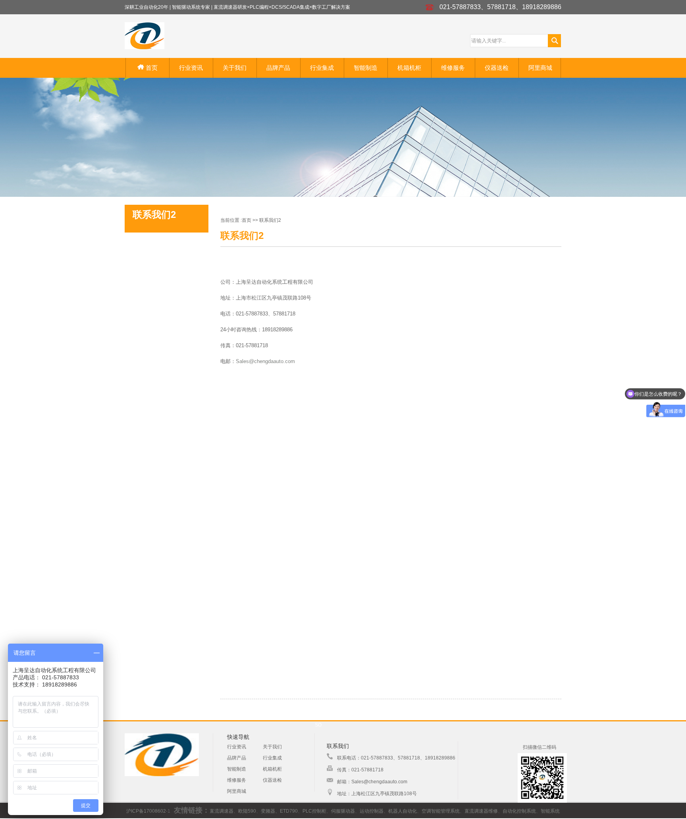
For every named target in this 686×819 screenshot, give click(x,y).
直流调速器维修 (481, 811)
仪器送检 (497, 67)
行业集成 (322, 67)
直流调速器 (221, 811)
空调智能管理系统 (441, 811)
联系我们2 (270, 220)
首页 (151, 67)
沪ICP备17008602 (146, 811)
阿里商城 (540, 67)
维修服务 (453, 67)
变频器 (268, 811)
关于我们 (235, 67)
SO (318, 725)
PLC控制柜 (314, 811)
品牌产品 (278, 67)
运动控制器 (371, 811)
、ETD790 (286, 811)
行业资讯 (191, 67)
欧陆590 (247, 811)
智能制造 (366, 67)
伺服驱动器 (343, 811)
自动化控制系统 (519, 811)
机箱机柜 (409, 67)
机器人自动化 (402, 811)
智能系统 (550, 811)
